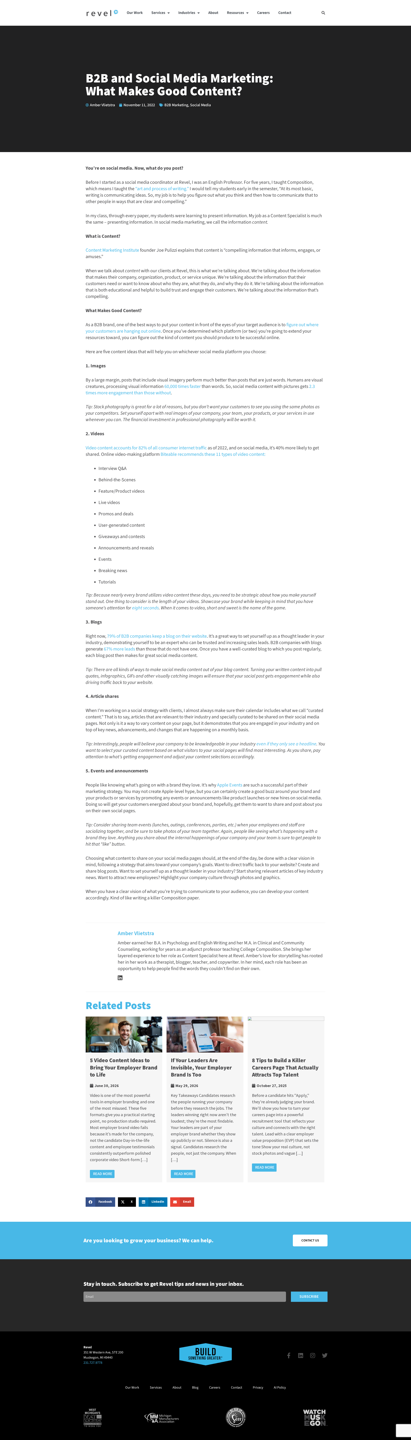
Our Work (135, 12)
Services (158, 12)
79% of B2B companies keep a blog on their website (157, 636)
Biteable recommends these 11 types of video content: (213, 454)
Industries (186, 12)
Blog (195, 1387)
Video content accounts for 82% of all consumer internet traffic (146, 447)
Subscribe (309, 1296)
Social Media (200, 105)
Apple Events (229, 785)
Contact (284, 12)
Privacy (258, 1387)
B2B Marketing (176, 105)
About (213, 12)
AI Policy (280, 1387)
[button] (323, 13)
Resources (235, 12)
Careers (263, 12)
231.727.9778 (92, 1362)
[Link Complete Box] (124, 1099)
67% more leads (119, 649)
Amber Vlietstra (136, 933)
